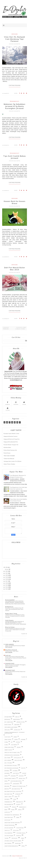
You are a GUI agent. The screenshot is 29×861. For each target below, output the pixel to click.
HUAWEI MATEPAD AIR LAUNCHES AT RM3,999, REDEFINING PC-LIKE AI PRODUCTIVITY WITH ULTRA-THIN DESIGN (15, 623)
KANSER (6, 775)
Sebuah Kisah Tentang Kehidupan (12, 822)
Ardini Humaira (9, 620)
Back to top (22, 858)
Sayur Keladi (7, 820)
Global (6, 744)
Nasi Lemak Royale (16, 788)
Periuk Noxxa (7, 453)
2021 (6, 573)
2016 (6, 583)
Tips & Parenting (8, 833)
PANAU (16, 796)
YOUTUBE (8, 410)
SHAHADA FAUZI (9, 663)
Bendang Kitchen (21, 722)
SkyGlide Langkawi (8, 827)
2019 (6, 577)
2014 (6, 587)
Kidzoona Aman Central (16, 781)
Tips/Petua (18, 835)
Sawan (17, 817)
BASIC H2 (17, 716)
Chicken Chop (17, 729)
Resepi (5, 809)
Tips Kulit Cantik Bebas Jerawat (14, 157)
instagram (16, 404)
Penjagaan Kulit (14, 101)
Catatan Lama (21, 327)
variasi (23, 846)
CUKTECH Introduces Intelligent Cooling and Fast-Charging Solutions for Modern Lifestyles (15, 616)
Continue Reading (14, 85)
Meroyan (6, 788)
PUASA (14, 799)
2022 (6, 571)
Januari (7, 569)
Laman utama (20, 328)
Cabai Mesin (16, 724)
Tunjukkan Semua (24, 633)
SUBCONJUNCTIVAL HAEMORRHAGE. (11, 814)
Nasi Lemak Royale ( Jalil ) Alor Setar (12, 791)
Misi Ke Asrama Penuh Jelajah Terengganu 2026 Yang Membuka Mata (15, 665)
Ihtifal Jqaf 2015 (17, 757)
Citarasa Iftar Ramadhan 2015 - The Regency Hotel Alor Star (14, 733)
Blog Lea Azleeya (10, 627)
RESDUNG (14, 807)
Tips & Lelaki (16, 830)
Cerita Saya (14, 34)
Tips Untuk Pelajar (8, 835)
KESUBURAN (13, 775)
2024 (6, 567)
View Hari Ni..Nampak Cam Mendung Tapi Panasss (14, 39)
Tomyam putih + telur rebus (11, 651)
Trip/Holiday (14, 838)
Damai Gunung (7, 739)
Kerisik (6, 781)
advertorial (18, 843)
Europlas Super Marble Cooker (11, 433)
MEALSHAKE (6, 786)
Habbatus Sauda (8, 749)
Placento (18, 804)
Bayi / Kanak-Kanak (8, 722)
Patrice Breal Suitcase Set (10, 450)
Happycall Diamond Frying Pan (11, 439)
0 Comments (5, 93)
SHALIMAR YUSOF (10, 670)
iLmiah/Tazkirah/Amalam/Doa (11, 846)
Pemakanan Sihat (8, 801)
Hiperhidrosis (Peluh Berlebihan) (11, 755)
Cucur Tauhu (7, 736)
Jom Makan (6, 773)
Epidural (18, 742)
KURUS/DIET (21, 775)
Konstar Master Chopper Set (11, 444)
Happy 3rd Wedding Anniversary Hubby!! (15, 645)
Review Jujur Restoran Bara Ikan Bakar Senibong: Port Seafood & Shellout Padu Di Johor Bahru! (15, 658)
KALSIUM (24, 773)
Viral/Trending (7, 843)
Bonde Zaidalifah (10, 600)
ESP (11, 742)
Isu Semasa (15, 770)
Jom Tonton (16, 773)
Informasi (6, 770)
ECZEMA (6, 742)
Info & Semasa (7, 760)
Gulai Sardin (14, 744)
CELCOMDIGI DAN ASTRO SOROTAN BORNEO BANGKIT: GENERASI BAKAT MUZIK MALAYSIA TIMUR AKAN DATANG (15, 602)
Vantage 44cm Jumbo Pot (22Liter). (12, 461)
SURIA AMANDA (9, 644)
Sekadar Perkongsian (9, 825)
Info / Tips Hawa (8, 762)
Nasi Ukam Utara (8, 794)
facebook (7, 404)
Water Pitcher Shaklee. (9, 464)
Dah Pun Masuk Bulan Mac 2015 (14, 268)
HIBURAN (18, 747)
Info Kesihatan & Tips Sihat (10, 765)
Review (12, 809)
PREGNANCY (7, 799)
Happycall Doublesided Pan (11, 442)
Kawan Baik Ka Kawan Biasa (14, 202)
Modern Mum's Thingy (11, 613)
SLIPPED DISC (7, 812)
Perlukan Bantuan (8, 804)
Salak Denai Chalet (8, 817)
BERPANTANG (7, 719)
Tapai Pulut (7, 830)
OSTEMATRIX (17, 794)
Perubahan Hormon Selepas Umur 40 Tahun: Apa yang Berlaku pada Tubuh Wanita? (14, 609)
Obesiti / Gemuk (8, 796)
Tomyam (6, 838)
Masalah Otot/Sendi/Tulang (19, 786)
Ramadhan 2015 (22, 807)
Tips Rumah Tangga (20, 833)
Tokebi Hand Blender (9, 458)
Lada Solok (7, 783)
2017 (6, 581)
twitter (24, 404)
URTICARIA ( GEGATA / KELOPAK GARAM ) (12, 840)
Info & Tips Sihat (18, 760)
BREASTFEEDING (16, 719)
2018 (6, 579)
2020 (6, 575)
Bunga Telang (7, 724)
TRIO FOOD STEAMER (9, 455)
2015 (6, 585)
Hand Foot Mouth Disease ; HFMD (12, 752)
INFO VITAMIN (7, 757)
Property (6, 807)
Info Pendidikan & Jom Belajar (11, 768)
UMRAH (22, 838)
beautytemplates (17, 855)
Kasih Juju (8, 655)
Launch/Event (16, 783)
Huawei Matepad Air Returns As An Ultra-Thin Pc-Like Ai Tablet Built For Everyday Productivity (15, 630)
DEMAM (15, 736)
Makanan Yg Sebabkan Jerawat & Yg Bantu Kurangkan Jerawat (14, 106)
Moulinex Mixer (7, 447)
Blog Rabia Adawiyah (11, 650)
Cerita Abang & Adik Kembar (10, 727)
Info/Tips (23, 768)
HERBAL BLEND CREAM (9, 747)
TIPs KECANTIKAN (19, 827)
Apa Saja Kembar (8, 716)
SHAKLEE (20, 809)
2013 (6, 589)
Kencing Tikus (22, 778)
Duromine (23, 739)
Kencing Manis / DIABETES (10, 778)
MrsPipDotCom (9, 606)
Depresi (16, 739)
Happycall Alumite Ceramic (10, 436)
